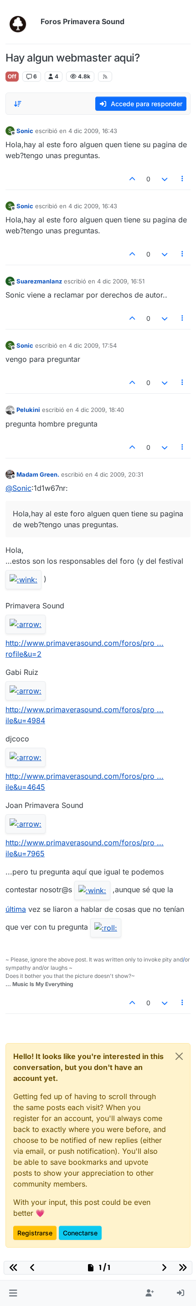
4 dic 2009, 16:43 (92, 130)
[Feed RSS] (105, 77)
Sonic (24, 130)
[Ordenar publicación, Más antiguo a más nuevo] (18, 103)
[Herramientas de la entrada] (183, 179)
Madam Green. (37, 474)
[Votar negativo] (164, 179)
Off (12, 76)
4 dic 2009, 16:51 (120, 281)
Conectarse (80, 1233)
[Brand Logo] (21, 22)
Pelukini (28, 409)
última (15, 909)
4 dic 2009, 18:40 (99, 409)
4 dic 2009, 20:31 (118, 474)
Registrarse (34, 1233)
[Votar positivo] (132, 179)
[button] (13, 1293)
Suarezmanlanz (39, 281)
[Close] (179, 1056)
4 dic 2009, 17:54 (92, 345)
